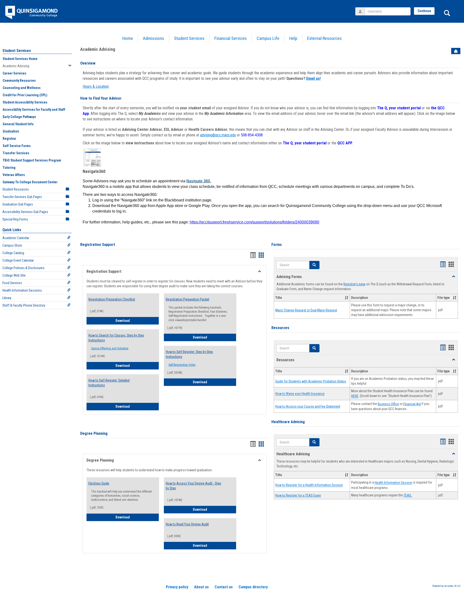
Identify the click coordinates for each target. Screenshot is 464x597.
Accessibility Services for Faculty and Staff (34, 109)
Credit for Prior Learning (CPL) (25, 95)
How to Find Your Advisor (101, 98)
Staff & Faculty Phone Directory (23, 305)
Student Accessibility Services (25, 102)
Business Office (388, 404)
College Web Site (14, 275)
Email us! (313, 78)
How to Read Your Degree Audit (187, 524)
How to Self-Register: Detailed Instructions (109, 382)
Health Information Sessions (22, 290)
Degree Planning (94, 433)
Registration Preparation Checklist (111, 299)
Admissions (153, 38)
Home (127, 38)
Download (137, 320)
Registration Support (97, 244)
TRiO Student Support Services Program (32, 160)
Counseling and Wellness (22, 88)
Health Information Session (393, 483)
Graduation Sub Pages (17, 204)
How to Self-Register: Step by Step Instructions (189, 354)
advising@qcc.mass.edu (218, 135)
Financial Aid (412, 404)
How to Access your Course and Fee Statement (307, 406)
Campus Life (268, 38)
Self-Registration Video (182, 365)
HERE (354, 396)
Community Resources (19, 80)
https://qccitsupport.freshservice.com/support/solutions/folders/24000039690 (254, 222)
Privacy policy (177, 587)
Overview (87, 63)
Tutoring (9, 168)
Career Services (14, 73)
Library (6, 298)
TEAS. (408, 495)
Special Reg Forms (15, 219)
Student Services (189, 38)
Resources (280, 327)
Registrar (9, 138)
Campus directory (253, 587)
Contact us (224, 587)
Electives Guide (98, 483)
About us (201, 587)
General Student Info (18, 124)
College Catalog (13, 253)
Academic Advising (16, 66)
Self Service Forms (17, 146)
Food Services (12, 283)
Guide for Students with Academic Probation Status (310, 381)
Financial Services (230, 38)
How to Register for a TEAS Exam (298, 495)
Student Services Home (20, 59)
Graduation (11, 131)
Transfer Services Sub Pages (22, 197)
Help (293, 38)
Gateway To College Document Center (30, 182)
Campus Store (12, 245)
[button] (314, 265)
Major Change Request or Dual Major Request (306, 310)
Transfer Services (16, 153)
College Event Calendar (18, 260)
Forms (276, 244)
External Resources (324, 38)
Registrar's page (354, 284)
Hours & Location (96, 86)
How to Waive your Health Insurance (300, 394)
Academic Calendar (15, 238)
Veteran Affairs (14, 175)
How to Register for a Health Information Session (309, 485)
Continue (424, 11)
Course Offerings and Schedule (109, 348)
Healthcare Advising (288, 422)
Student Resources (15, 189)
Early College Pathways (19, 117)
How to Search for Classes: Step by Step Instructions (116, 337)
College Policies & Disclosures (23, 268)
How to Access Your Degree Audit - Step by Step (193, 485)
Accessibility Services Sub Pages (25, 212)
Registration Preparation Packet (187, 299)
